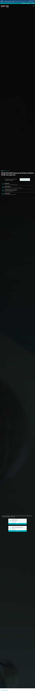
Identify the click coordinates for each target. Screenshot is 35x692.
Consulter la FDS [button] (24, 179)
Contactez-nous (23, 3)
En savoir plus (31, 1)
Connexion (32, 3)
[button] (4, 690)
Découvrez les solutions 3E (9, 1)
